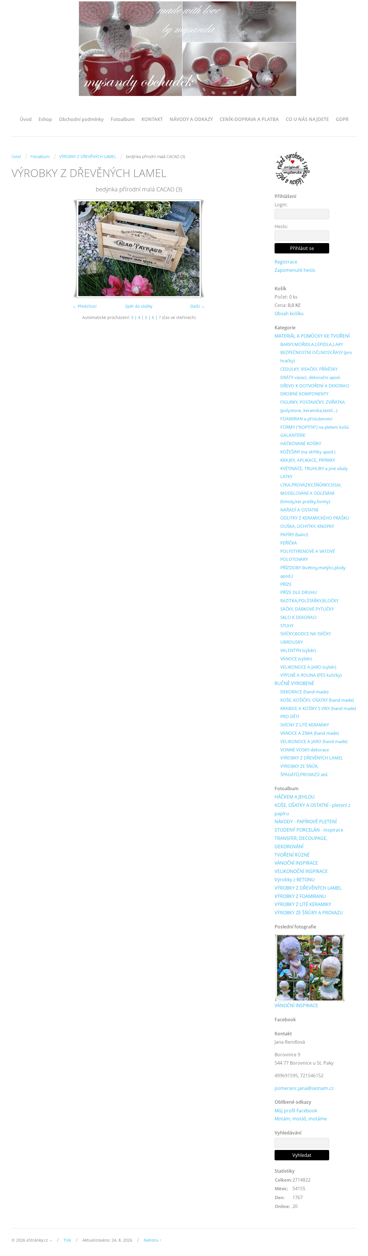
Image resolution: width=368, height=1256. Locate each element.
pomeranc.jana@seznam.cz (304, 1088)
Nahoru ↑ (153, 1240)
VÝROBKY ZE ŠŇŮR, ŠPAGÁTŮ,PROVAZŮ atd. (304, 770)
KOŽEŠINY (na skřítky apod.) (307, 452)
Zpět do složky (138, 306)
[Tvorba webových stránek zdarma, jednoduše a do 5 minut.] (51, 1240)
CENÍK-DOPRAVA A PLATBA (249, 119)
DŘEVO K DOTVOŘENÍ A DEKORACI (314, 385)
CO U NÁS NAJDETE (307, 119)
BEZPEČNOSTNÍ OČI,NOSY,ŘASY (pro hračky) (316, 356)
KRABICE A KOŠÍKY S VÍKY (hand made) (318, 708)
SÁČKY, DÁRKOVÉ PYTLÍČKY (307, 609)
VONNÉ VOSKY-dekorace (304, 750)
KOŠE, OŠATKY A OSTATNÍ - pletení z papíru (312, 809)
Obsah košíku (289, 313)
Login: (281, 204)
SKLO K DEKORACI (298, 617)
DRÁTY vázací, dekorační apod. (310, 377)
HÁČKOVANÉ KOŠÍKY (300, 443)
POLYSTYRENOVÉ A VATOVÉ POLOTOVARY (307, 555)
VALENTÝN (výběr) (298, 650)
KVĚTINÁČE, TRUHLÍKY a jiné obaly (314, 468)
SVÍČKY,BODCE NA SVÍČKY (305, 633)
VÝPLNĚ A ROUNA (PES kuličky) (311, 675)
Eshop (45, 119)
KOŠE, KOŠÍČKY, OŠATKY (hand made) (317, 700)
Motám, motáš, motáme (301, 1118)
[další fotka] (256, 248)
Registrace (286, 262)
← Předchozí (84, 306)
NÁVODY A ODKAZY (191, 119)
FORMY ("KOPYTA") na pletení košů (314, 427)
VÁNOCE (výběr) (296, 658)
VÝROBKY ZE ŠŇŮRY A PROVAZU (309, 912)
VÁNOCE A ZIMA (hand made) (309, 733)
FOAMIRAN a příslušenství (306, 419)
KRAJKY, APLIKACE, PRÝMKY (307, 460)
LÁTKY (286, 476)
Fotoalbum (123, 119)
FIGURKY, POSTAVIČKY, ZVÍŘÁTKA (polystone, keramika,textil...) (312, 406)
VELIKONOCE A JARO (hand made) (313, 741)
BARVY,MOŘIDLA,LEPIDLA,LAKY (311, 344)
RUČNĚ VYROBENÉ (294, 683)
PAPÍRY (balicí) (294, 534)
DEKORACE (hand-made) (304, 692)
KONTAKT (152, 119)
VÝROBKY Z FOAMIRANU (300, 896)
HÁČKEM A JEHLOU (295, 797)
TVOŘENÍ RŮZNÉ (292, 855)
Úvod (26, 119)
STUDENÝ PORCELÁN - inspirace (309, 830)
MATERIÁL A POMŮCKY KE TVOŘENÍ (312, 336)
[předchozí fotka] (20, 248)
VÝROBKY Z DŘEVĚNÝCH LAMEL (87, 156)
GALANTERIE (292, 435)
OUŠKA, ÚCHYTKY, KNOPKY (307, 526)
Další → (197, 306)
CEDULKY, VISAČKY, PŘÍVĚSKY (309, 369)
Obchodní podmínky (81, 119)
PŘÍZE (286, 584)
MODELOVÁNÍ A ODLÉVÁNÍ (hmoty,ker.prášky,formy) (307, 497)
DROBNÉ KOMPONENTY (304, 394)
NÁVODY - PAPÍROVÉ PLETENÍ (306, 821)
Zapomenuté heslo (295, 270)
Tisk (67, 1240)
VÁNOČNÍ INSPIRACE (296, 863)
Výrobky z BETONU (295, 879)
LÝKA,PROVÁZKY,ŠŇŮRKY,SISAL (311, 485)
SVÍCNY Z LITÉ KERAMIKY (304, 725)
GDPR (342, 119)
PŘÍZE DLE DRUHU (298, 592)
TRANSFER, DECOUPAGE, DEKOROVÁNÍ (301, 842)
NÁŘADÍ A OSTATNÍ (299, 510)
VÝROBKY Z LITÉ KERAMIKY (303, 904)
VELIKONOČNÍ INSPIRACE (301, 871)
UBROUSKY (291, 642)
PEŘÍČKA (288, 543)
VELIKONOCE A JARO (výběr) (308, 667)
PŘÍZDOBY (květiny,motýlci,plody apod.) (313, 572)
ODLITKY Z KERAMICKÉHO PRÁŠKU (314, 518)
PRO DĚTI (289, 716)
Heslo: (281, 226)
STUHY (287, 625)
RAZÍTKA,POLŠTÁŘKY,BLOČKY (309, 600)
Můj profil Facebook (296, 1110)
